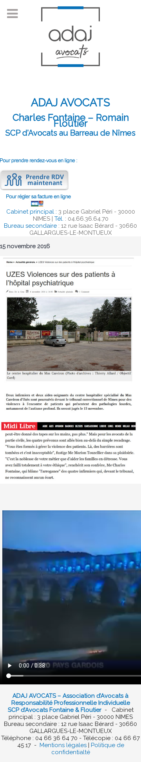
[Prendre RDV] (34, 179)
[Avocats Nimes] (70, 39)
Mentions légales (63, 745)
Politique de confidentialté (87, 749)
